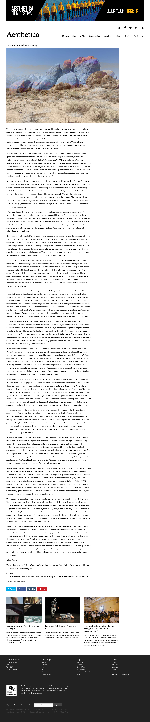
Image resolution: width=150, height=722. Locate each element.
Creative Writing (94, 36)
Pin (43, 589)
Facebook (115, 662)
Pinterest (115, 665)
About (136, 36)
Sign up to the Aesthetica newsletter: (19, 705)
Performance (46, 672)
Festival (117, 36)
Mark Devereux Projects (47, 148)
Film (43, 667)
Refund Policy (81, 667)
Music (44, 669)
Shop (74, 36)
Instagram (115, 667)
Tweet (12, 589)
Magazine (65, 36)
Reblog (32, 589)
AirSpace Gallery (13, 148)
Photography (46, 674)
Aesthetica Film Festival (120, 674)
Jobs (78, 674)
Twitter (114, 660)
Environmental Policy (84, 672)
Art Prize (82, 36)
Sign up (57, 705)
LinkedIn (115, 669)
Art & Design (46, 660)
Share (22, 589)
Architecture (46, 662)
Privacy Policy (82, 669)
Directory (80, 665)
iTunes (114, 672)
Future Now (107, 36)
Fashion (44, 665)
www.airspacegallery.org (21, 568)
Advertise (127, 36)
